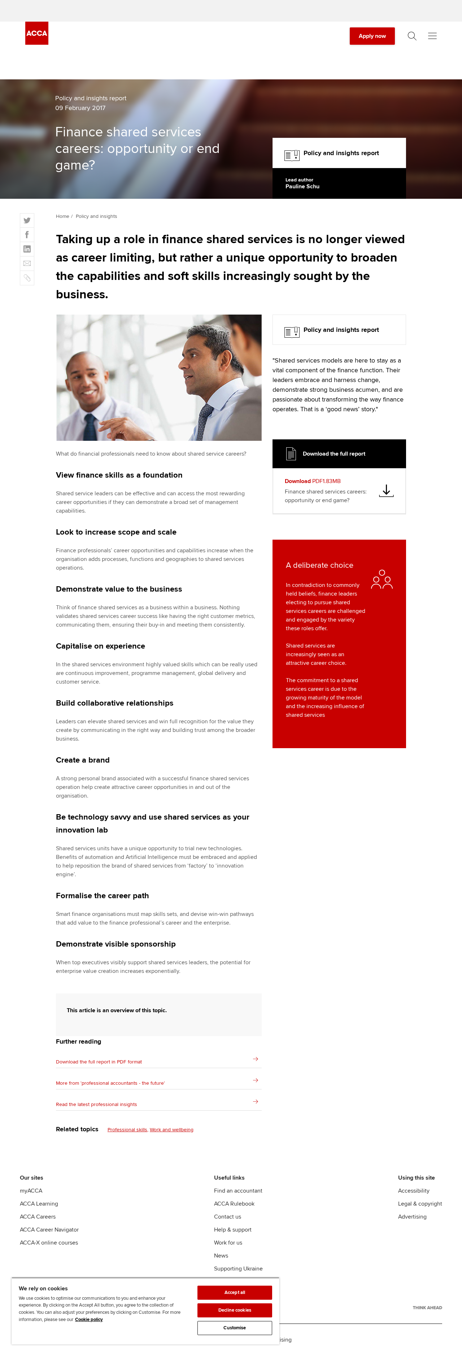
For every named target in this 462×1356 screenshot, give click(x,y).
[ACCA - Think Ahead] (427, 1307)
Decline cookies (234, 1310)
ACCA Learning (39, 1203)
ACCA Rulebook (234, 1203)
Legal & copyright (420, 1203)
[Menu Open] (432, 36)
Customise (234, 1328)
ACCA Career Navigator (49, 1229)
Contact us (227, 1216)
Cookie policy (89, 1319)
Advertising (412, 1216)
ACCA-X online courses (49, 1242)
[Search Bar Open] (412, 36)
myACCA (31, 1190)
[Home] (36, 43)
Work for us (228, 1242)
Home (62, 216)
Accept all (235, 1292)
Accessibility (414, 1190)
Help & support (233, 1229)
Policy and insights (96, 216)
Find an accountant (238, 1190)
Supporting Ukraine (238, 1268)
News (221, 1255)
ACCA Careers (38, 1216)
